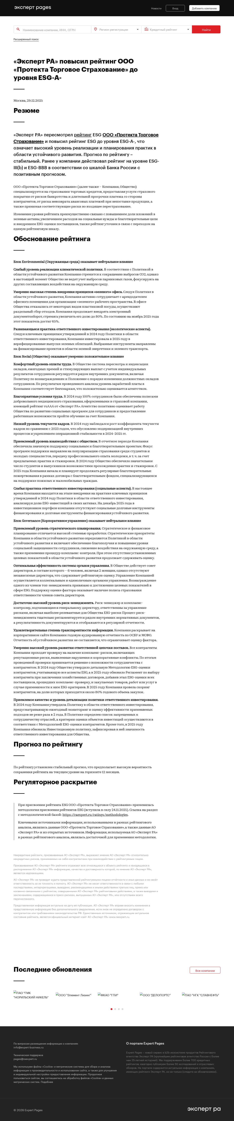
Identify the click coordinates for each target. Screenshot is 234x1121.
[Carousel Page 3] (119, 1009)
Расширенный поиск (26, 39)
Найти (206, 29)
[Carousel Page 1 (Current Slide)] (111, 1009)
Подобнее (47, 1082)
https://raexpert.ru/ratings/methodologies (95, 815)
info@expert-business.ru (29, 1047)
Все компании (205, 970)
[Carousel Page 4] (122, 1009)
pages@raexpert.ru (25, 1059)
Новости (156, 8)
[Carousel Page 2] (115, 1009)
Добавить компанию (204, 8)
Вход (175, 8)
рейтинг (83, 134)
